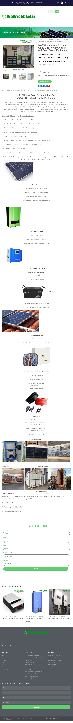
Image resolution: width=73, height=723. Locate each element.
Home (40, 40)
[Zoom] (4, 69)
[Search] (57, 11)
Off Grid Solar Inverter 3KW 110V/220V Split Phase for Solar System (35, 620)
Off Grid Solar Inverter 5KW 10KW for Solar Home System (13, 619)
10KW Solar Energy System (47, 75)
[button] (41, 16)
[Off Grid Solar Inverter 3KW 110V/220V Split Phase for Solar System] (36, 602)
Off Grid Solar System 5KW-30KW (50, 41)
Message (5, 560)
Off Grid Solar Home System (62, 75)
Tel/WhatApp (7, 553)
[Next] (31, 55)
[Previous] (5, 55)
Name (5, 537)
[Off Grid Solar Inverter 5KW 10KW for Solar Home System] (13, 602)
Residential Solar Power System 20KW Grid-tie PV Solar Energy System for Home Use (59, 620)
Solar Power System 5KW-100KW (56, 40)
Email (5, 545)
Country (5, 530)
